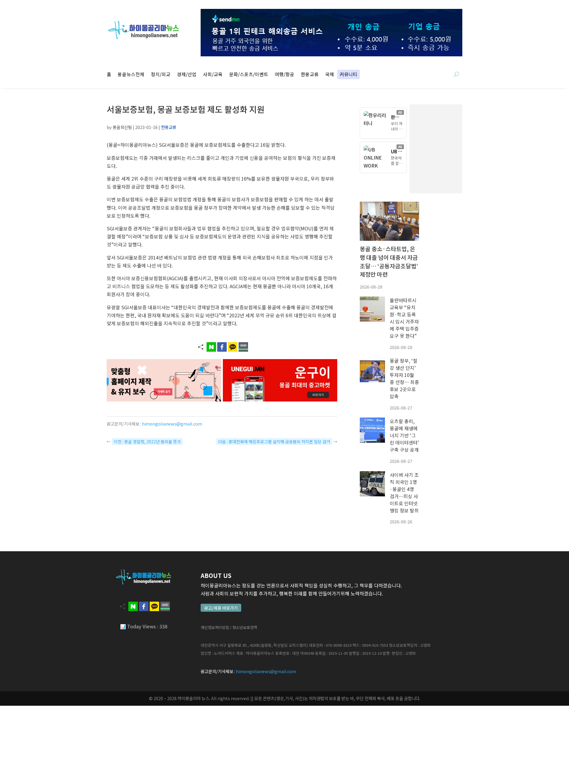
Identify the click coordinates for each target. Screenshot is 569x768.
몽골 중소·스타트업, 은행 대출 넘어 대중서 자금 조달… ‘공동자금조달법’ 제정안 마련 (389, 261)
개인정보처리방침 (215, 627)
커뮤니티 (348, 75)
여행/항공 (284, 75)
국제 (329, 75)
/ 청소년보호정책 (243, 627)
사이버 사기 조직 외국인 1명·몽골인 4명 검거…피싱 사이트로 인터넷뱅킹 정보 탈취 (404, 492)
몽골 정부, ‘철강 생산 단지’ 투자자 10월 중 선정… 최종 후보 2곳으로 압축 (404, 378)
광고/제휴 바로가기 (221, 608)
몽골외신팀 (122, 127)
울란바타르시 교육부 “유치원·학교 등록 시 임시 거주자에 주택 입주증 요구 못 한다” (404, 318)
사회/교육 (213, 75)
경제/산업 (186, 75)
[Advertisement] (465, 148)
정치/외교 (160, 75)
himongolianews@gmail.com (172, 423)
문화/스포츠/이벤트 (248, 75)
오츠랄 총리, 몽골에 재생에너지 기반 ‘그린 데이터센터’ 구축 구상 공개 (404, 435)
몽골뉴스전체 (131, 75)
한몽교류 (310, 75)
